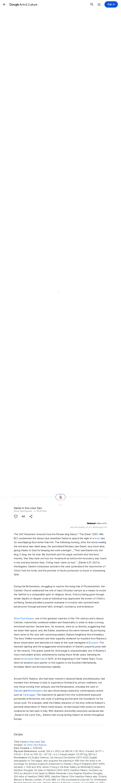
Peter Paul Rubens (23, 511)
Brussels (93, 642)
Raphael (18, 690)
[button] (4, 4)
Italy (42, 658)
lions (97, 538)
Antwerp (29, 658)
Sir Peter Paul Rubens (35, 744)
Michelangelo (35, 690)
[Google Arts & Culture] (48, 4)
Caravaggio (29, 694)
